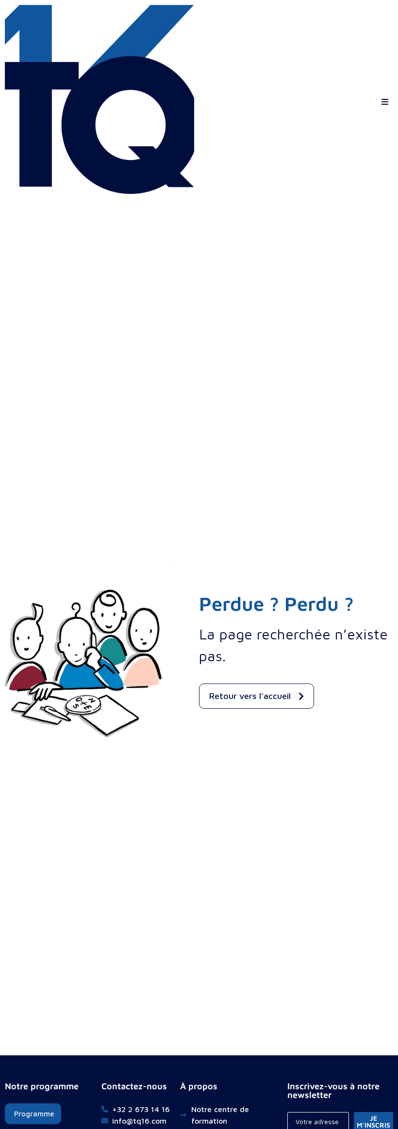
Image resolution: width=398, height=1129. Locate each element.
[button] (384, 99)
